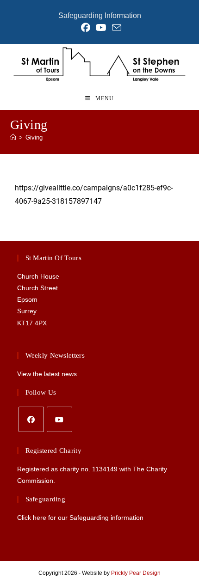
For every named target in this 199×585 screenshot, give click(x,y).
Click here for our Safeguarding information (80, 517)
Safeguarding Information (99, 15)
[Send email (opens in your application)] (115, 27)
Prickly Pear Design (136, 573)
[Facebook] (31, 419)
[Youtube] (59, 419)
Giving (34, 137)
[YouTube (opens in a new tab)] (101, 27)
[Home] (13, 137)
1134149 (105, 469)
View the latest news (47, 374)
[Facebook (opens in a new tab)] (85, 27)
